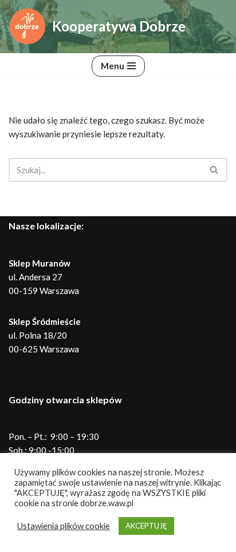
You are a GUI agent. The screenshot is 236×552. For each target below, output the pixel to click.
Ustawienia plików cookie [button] (63, 526)
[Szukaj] (214, 170)
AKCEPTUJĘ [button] (146, 525)
